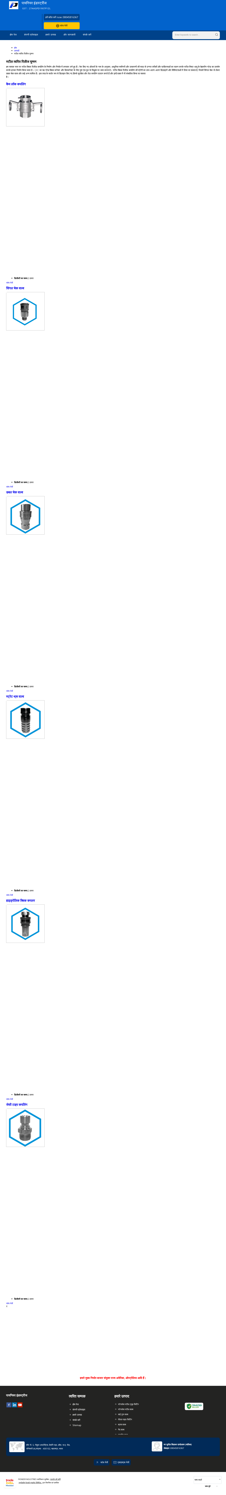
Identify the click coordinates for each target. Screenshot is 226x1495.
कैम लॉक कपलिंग (16, 84)
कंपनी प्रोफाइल (31, 34)
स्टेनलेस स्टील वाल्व (125, 1409)
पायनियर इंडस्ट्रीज (36, 5)
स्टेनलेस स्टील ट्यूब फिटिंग (128, 1404)
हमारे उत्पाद (51, 34)
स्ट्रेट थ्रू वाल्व (15, 696)
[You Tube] (20, 1406)
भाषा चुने (207, 1486)
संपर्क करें (87, 34)
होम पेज (13, 34)
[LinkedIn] (14, 1406)
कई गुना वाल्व (123, 1414)
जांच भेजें (63, 25)
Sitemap (77, 1425)
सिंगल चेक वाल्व (15, 288)
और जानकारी (69, 34)
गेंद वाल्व (121, 1429)
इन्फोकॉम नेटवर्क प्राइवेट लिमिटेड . (30, 1482)
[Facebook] (8, 1406)
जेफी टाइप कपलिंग (16, 1104)
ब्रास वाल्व (122, 1424)
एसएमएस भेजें (123, 1462)
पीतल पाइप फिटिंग (125, 1419)
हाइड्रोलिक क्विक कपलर (20, 900)
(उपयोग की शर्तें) (55, 1479)
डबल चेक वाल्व (14, 492)
